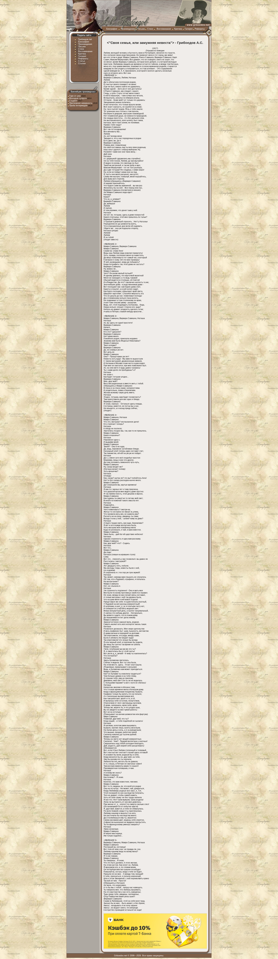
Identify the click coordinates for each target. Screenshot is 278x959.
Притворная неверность (80, 103)
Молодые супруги (78, 98)
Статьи (81, 61)
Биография (111, 29)
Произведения (128, 29)
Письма (141, 29)
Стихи (150, 29)
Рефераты (200, 29)
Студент (73, 100)
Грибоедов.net (85, 39)
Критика (178, 29)
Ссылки (82, 63)
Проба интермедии (78, 105)
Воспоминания (164, 29)
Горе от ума (75, 96)
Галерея (189, 29)
